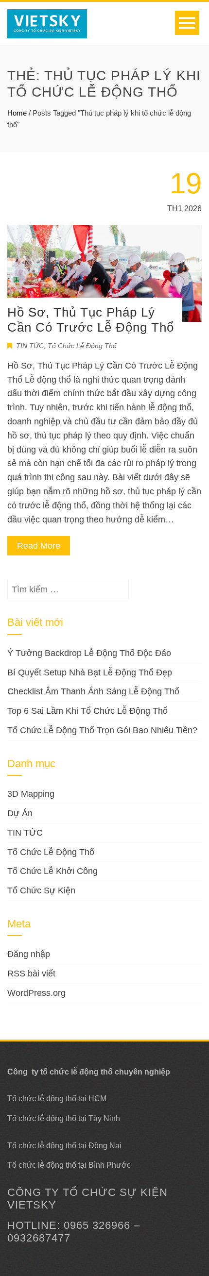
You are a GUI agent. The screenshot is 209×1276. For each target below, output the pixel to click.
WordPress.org (36, 993)
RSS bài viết (31, 973)
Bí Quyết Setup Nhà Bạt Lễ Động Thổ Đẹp (89, 672)
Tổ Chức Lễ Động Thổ (82, 346)
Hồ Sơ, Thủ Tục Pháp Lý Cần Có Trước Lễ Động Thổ (90, 320)
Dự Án (20, 813)
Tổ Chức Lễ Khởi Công (52, 871)
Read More (38, 546)
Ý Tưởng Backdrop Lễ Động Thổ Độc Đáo (89, 653)
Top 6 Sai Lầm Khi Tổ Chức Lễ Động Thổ (87, 711)
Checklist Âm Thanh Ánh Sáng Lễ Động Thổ (93, 691)
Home (17, 113)
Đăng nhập (28, 954)
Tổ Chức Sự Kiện (41, 890)
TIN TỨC (30, 346)
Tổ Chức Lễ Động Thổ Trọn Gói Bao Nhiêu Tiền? (102, 730)
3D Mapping (30, 794)
